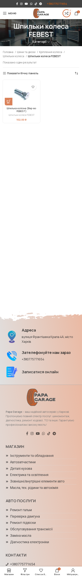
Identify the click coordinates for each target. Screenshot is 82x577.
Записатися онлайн (40, 371)
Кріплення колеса (51, 52)
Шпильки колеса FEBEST (22, 115)
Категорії (39, 41)
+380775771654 (57, 4)
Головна (8, 52)
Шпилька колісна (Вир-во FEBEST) (21, 110)
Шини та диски (26, 52)
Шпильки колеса (14, 56)
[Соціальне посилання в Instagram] (21, 3)
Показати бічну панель (22, 73)
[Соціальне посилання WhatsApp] (31, 3)
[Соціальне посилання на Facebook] (17, 3)
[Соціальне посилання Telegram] (40, 3)
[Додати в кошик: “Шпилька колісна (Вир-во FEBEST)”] (8, 101)
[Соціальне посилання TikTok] (36, 3)
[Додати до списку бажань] (33, 87)
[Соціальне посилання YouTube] (26, 3)
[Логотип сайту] (41, 13)
